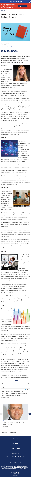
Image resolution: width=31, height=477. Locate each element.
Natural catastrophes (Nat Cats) (13, 395)
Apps (21, 456)
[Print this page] (16, 51)
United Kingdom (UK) (15, 391)
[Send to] (13, 51)
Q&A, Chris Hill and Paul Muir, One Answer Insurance (14, 423)
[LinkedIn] (8, 51)
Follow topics (7, 456)
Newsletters (15, 456)
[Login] (29, 1)
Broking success (5, 397)
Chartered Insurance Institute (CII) (19, 393)
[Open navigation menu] (1, 1)
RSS (24, 456)
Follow (15, 380)
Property (3, 395)
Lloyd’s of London (5, 393)
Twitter (10, 456)
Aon (22, 391)
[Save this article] (10, 51)
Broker (3, 10)
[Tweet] (2, 51)
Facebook (18, 456)
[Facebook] (5, 51)
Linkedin (13, 456)
